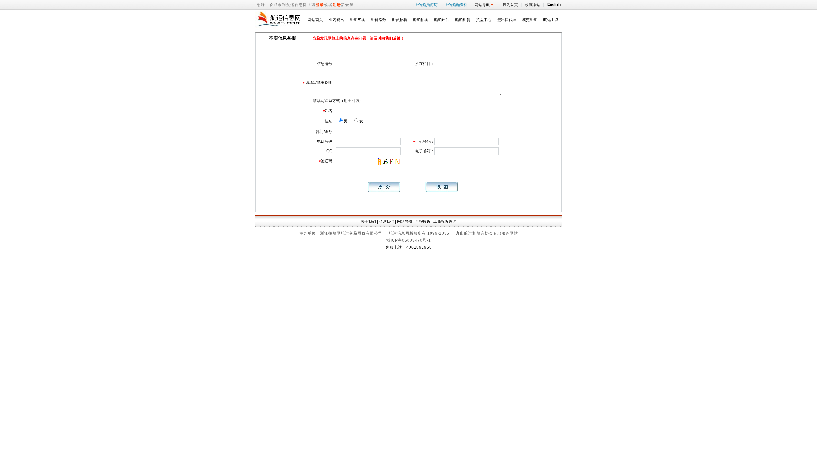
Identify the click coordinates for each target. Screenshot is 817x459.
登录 (320, 5)
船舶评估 (441, 20)
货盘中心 (483, 20)
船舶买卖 (357, 20)
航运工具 (550, 20)
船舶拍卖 (420, 20)
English (553, 4)
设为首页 (510, 5)
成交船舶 (529, 20)
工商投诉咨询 (444, 221)
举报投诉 (423, 221)
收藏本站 (533, 5)
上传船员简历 (427, 5)
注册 (337, 5)
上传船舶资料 (457, 5)
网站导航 (485, 5)
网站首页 (315, 20)
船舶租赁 (462, 20)
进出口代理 (506, 20)
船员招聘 (399, 20)
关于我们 (368, 221)
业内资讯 (336, 20)
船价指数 (378, 20)
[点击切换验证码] (388, 161)
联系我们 (386, 221)
